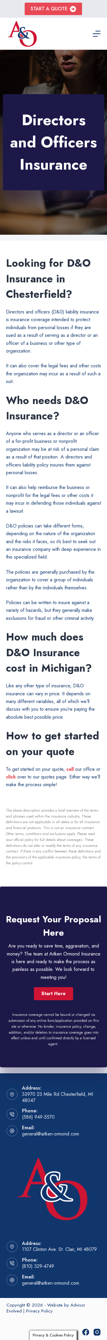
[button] (53, 993)
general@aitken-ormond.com (50, 1133)
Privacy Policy (39, 1311)
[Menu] (96, 34)
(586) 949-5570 (38, 1117)
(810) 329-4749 (38, 1266)
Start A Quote (49, 8)
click (11, 776)
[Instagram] (97, 1332)
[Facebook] (85, 1332)
